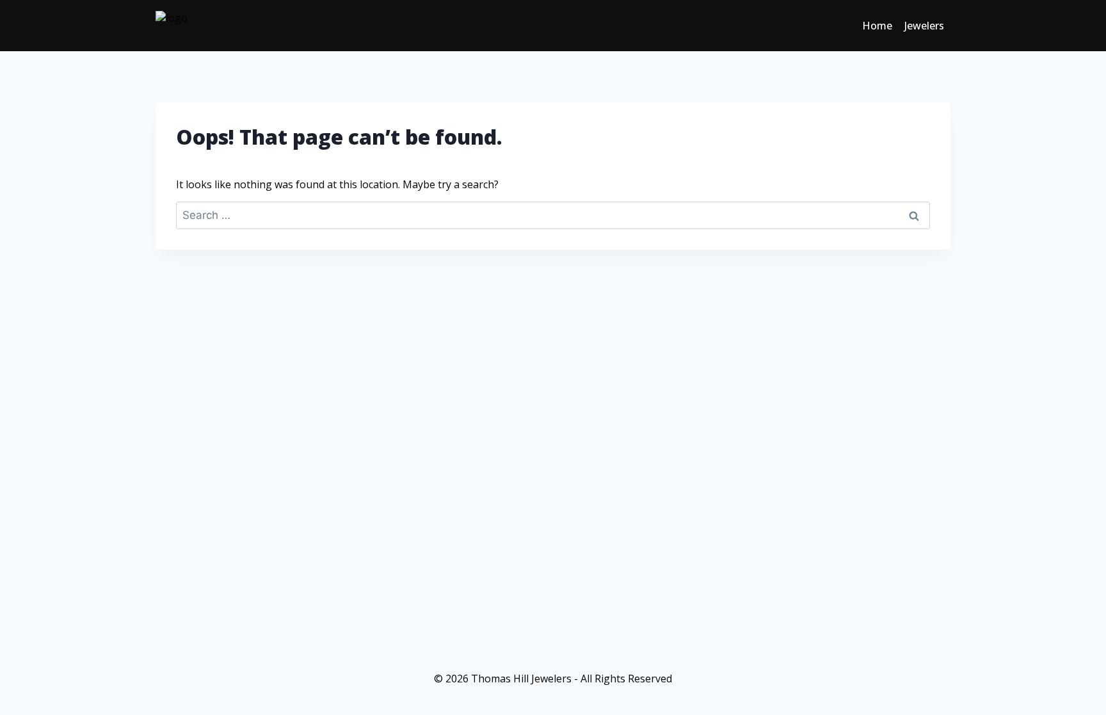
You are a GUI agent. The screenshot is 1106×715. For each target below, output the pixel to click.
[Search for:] (553, 215)
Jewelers (924, 26)
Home (877, 26)
